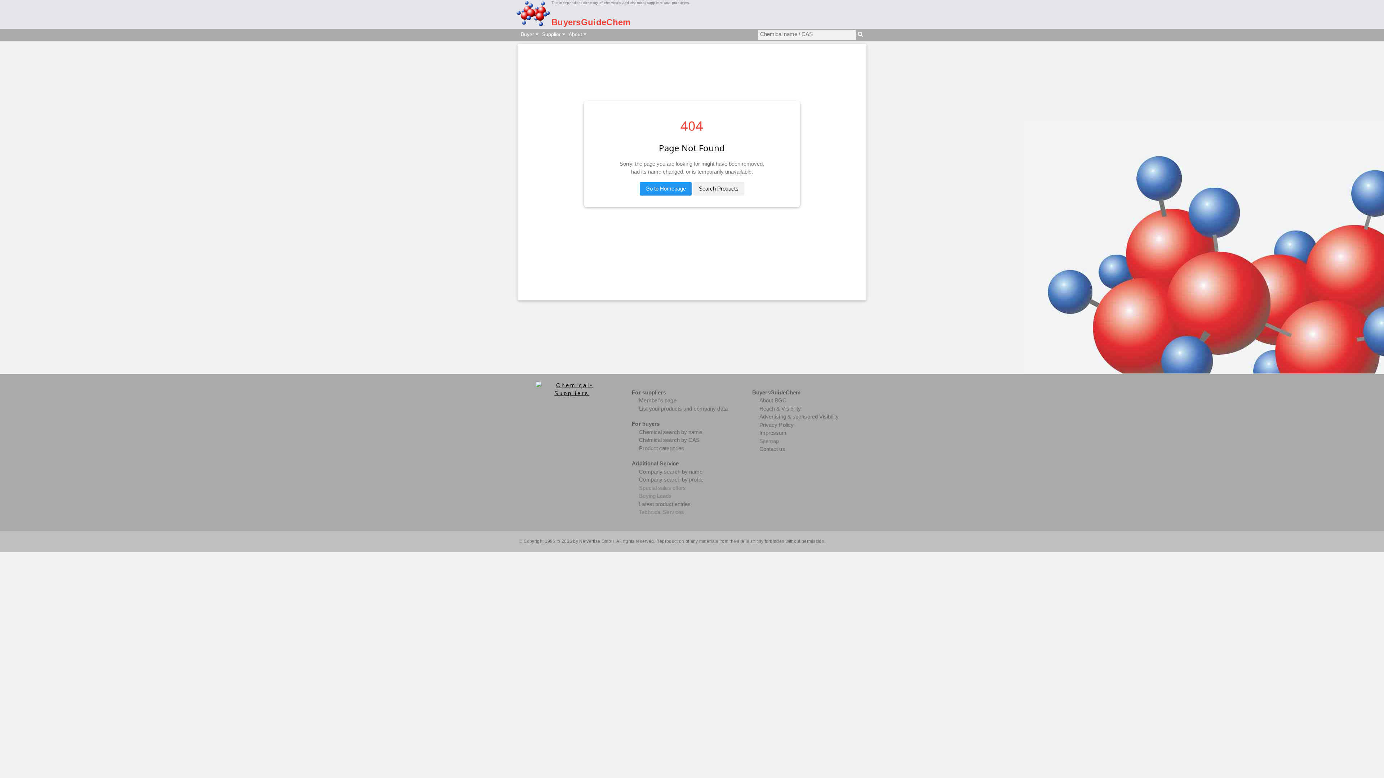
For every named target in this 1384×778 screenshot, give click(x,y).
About (576, 34)
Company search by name (670, 472)
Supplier (552, 34)
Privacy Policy (776, 425)
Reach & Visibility (780, 409)
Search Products (718, 188)
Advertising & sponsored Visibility (799, 416)
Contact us (772, 449)
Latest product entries (665, 504)
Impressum (773, 433)
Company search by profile (671, 480)
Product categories (661, 448)
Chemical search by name (670, 432)
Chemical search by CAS (669, 440)
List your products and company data (683, 409)
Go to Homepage (666, 188)
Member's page (657, 400)
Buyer (528, 34)
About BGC (773, 400)
